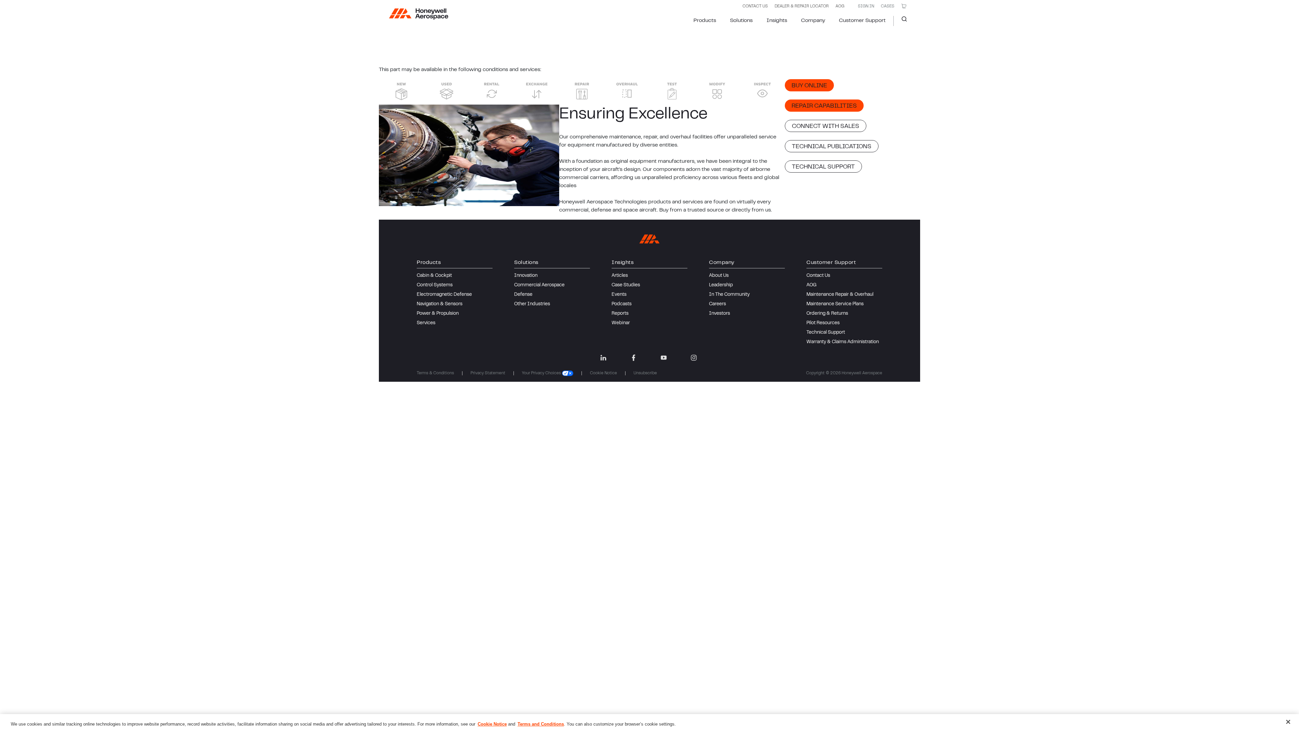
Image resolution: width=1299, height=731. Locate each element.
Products (704, 20)
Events (619, 295)
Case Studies (626, 285)
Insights (777, 20)
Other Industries (532, 304)
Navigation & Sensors (439, 304)
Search (901, 21)
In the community (729, 295)
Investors (719, 314)
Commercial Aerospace (539, 285)
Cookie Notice (603, 373)
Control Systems (435, 285)
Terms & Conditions (435, 373)
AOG (840, 6)
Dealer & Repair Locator (802, 6)
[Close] (1288, 721)
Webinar (621, 323)
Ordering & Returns (827, 314)
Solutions (741, 20)
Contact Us (818, 276)
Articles (620, 276)
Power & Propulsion (438, 314)
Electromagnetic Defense (444, 295)
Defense (523, 295)
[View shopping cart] (904, 6)
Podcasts (622, 304)
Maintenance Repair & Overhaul (839, 295)
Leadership (721, 285)
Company (813, 20)
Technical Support (825, 333)
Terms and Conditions (541, 724)
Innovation (526, 276)
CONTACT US (755, 6)
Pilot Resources (823, 323)
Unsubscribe (645, 373)
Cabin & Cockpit (434, 276)
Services (426, 323)
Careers (717, 304)
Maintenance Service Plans (835, 304)
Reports (620, 314)
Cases (887, 6)
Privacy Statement (488, 373)
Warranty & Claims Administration (842, 342)
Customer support (862, 20)
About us (719, 276)
